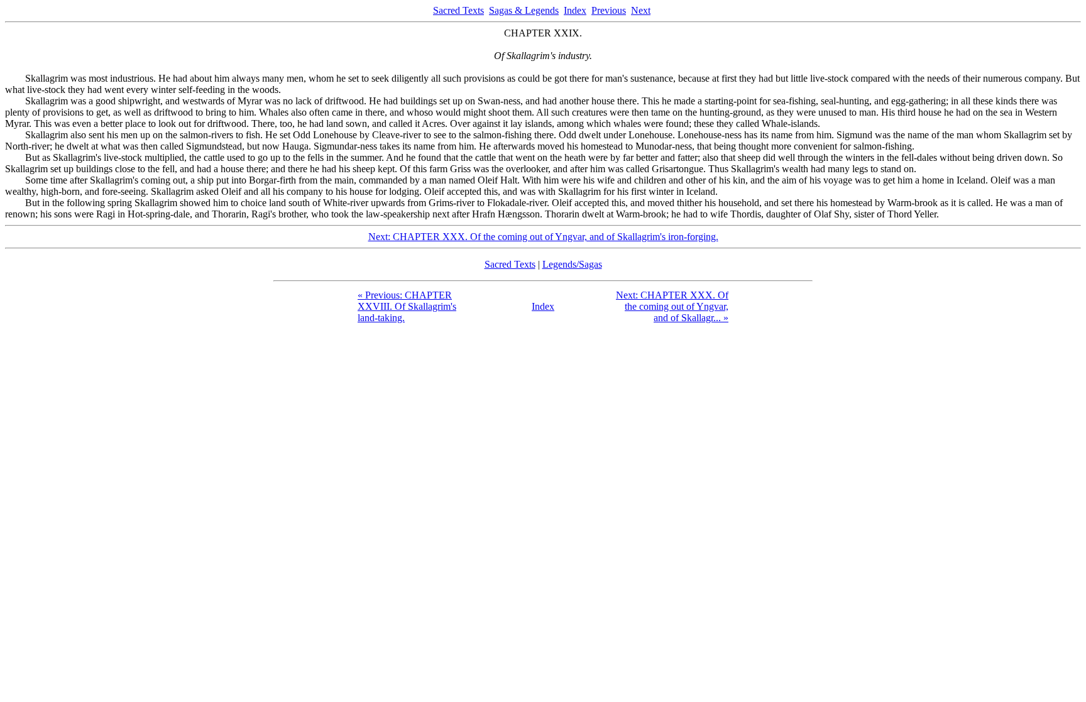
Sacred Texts (458, 10)
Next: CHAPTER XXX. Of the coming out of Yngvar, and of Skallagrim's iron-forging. (543, 236)
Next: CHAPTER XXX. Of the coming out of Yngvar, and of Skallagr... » (672, 306)
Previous (608, 10)
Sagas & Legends (524, 10)
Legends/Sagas (572, 264)
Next (640, 10)
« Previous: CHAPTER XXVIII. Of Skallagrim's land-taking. (407, 306)
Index (575, 10)
